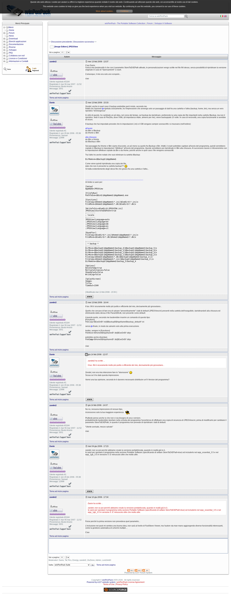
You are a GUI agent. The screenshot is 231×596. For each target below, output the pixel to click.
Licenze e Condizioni (18, 58)
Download (13, 39)
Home (11, 30)
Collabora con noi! (17, 56)
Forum (11, 33)
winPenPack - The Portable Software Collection (125, 23)
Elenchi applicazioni (17, 41)
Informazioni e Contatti (18, 61)
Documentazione (16, 44)
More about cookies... (105, 11)
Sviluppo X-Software (163, 23)
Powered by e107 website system (101, 582)
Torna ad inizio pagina (59, 98)
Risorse (12, 47)
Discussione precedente (61, 42)
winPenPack (107, 580)
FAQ (11, 53)
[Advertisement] (106, 33)
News (11, 36)
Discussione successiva (83, 42)
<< (62, 52)
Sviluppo (12, 50)
